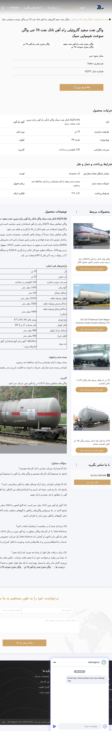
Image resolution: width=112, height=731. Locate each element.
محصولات (68, 7)
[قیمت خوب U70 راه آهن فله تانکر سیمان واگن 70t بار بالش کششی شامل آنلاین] (91, 418)
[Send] (54, 726)
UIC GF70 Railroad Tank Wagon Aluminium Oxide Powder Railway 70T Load (92, 322)
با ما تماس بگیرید (33, 7)
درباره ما (52, 7)
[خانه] (100, 7)
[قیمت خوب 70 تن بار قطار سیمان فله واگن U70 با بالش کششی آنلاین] (91, 357)
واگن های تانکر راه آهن (81, 19)
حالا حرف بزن (83, 87)
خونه (82, 7)
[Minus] (54, 662)
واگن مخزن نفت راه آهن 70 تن (37, 567)
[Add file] (105, 726)
